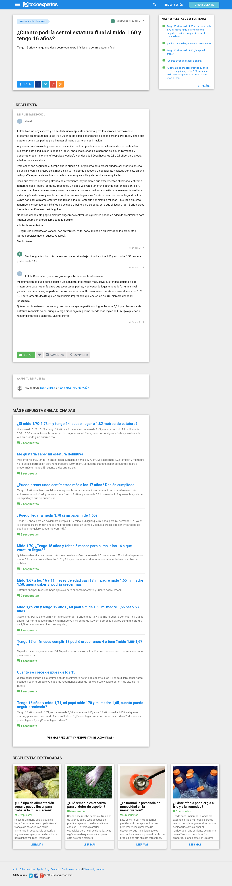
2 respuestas (30, 443)
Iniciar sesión (173, 4)
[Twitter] (30, 875)
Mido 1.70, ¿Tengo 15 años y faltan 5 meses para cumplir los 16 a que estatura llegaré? (74, 548)
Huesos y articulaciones (32, 21)
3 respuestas (30, 534)
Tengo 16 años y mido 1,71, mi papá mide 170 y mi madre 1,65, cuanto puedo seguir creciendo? (80, 705)
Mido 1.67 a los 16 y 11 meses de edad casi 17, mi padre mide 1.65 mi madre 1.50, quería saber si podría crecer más (80, 582)
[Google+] (41, 875)
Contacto (55, 869)
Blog (47, 869)
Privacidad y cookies (93, 869)
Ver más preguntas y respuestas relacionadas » (80, 737)
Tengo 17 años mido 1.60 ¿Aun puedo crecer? (186, 52)
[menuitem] (38, 84)
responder (47, 387)
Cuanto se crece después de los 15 (46, 672)
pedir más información (73, 387)
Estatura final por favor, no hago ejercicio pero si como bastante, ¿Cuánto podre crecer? (70, 590)
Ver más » (204, 86)
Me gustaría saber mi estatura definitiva (50, 454)
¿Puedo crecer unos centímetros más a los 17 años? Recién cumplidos (75, 485)
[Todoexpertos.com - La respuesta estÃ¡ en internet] (40, 4)
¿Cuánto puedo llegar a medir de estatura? (189, 43)
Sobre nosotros (27, 869)
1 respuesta (29, 473)
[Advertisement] (81, 65)
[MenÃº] (17, 4)
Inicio (15, 869)
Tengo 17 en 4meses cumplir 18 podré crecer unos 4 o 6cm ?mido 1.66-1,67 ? (79, 643)
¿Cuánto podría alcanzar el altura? (184, 60)
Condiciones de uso (72, 869)
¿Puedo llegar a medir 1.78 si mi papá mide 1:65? (57, 515)
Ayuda (40, 869)
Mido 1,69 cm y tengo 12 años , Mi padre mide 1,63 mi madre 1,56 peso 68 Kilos (78, 609)
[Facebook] (35, 875)
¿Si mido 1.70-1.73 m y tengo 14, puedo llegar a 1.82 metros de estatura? (77, 423)
